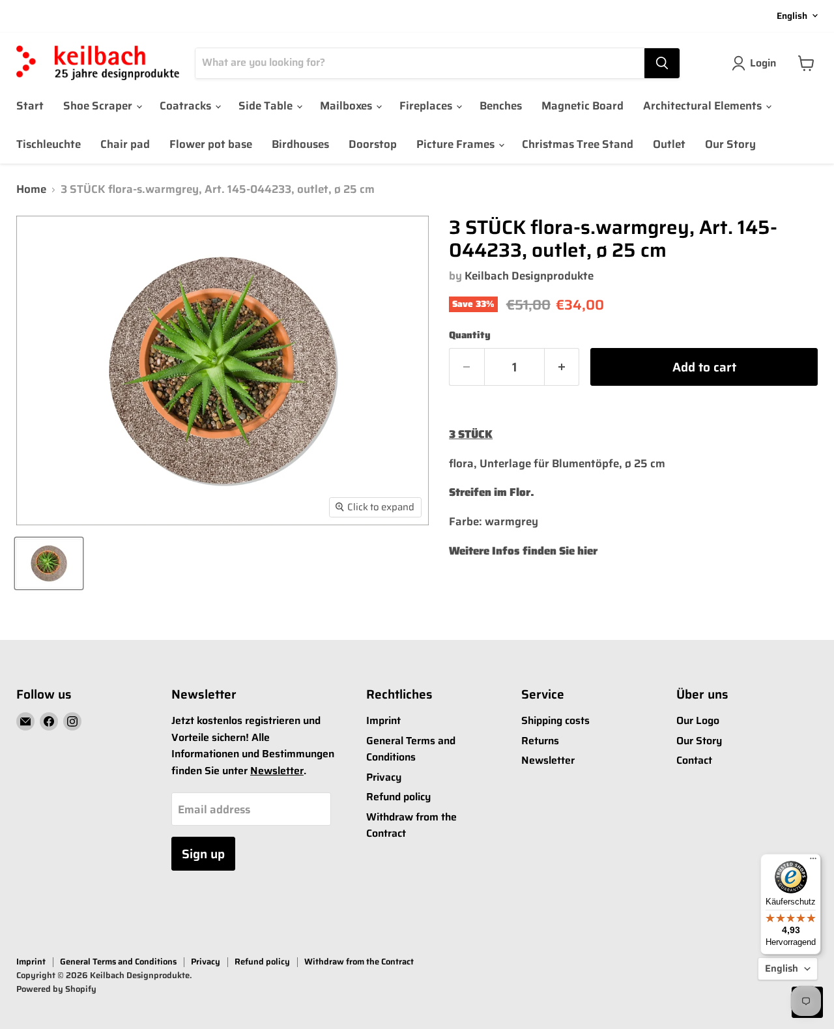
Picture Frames (456, 144)
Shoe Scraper (99, 105)
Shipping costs (555, 720)
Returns (540, 740)
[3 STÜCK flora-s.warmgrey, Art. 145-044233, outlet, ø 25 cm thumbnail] (49, 563)
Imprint (383, 720)
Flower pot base (210, 144)
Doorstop (373, 144)
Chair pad (125, 144)
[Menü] (813, 861)
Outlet (669, 144)
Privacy (383, 777)
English (792, 15)
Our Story (730, 144)
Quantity (470, 335)
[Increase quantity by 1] (562, 367)
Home (31, 189)
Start (30, 105)
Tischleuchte (48, 144)
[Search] (662, 63)
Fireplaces (427, 105)
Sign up (203, 853)
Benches (501, 105)
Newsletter (277, 770)
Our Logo (697, 720)
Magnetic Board (582, 105)
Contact (694, 760)
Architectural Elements (703, 105)
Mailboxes (347, 105)
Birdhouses (300, 144)
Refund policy (398, 797)
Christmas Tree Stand (577, 144)
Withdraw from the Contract (359, 961)
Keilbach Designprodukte (529, 275)
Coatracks (187, 105)
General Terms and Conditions (410, 749)
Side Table (266, 105)
